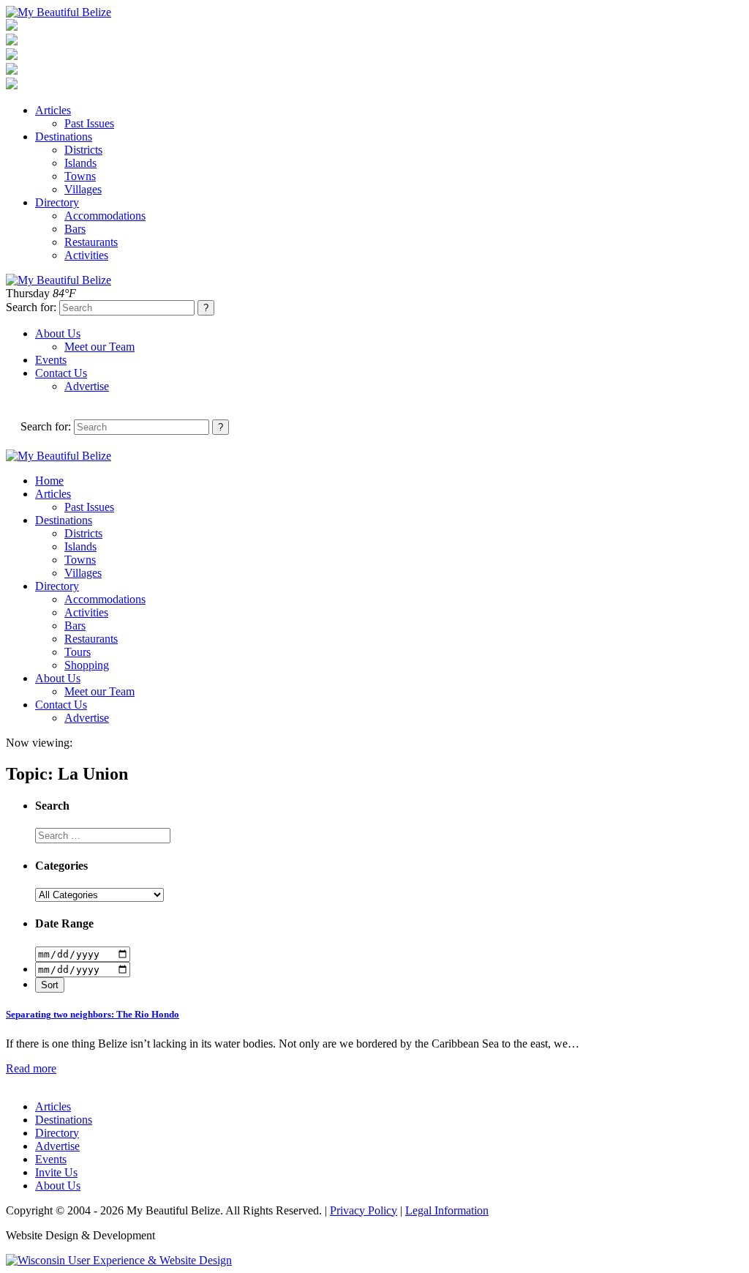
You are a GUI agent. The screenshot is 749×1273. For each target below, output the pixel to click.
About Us (57, 333)
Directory (57, 202)
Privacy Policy (363, 1210)
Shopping (86, 665)
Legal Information (447, 1210)
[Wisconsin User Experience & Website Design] (119, 1260)
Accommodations (105, 215)
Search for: (31, 307)
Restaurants (91, 242)
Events (51, 360)
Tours (77, 652)
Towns (80, 176)
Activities (86, 255)
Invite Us (56, 1172)
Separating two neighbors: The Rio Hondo (92, 1014)
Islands (80, 163)
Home (49, 480)
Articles (53, 110)
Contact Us (61, 373)
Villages (83, 189)
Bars (75, 229)
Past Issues (89, 123)
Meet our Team (99, 346)
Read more (31, 1068)
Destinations (63, 136)
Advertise (86, 386)
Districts (83, 149)
